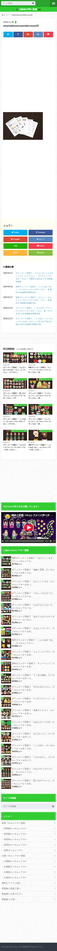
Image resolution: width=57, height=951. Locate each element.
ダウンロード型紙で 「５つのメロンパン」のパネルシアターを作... (33, 700)
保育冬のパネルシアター (15, 844)
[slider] (27, 541)
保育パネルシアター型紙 (13, 823)
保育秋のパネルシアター (15, 839)
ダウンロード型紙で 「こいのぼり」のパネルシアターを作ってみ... (33, 747)
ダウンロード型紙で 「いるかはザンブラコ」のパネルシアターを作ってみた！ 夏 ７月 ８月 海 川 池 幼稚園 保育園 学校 (34, 311)
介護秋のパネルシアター (15, 872)
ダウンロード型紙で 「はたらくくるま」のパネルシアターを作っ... (33, 583)
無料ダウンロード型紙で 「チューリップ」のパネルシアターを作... (33, 665)
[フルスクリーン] (54, 541)
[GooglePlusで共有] (28, 34)
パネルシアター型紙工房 (21, 947)
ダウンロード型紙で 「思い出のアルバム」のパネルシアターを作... (33, 782)
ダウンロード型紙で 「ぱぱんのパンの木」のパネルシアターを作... (33, 723)
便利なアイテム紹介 (11, 883)
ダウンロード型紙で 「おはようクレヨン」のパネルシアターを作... (33, 630)
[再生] (3, 541)
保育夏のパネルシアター (15, 834)
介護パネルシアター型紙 (13, 855)
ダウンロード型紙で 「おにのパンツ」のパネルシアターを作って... (33, 735)
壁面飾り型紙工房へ (11, 888)
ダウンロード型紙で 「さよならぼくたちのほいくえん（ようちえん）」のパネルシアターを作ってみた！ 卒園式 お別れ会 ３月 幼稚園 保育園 (34, 277)
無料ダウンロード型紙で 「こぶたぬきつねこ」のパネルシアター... (32, 641)
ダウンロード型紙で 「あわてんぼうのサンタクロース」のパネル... (33, 618)
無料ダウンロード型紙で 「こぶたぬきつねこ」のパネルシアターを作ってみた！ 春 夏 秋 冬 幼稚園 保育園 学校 (34, 289)
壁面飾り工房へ (9, 899)
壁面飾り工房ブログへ (12, 894)
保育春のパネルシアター (15, 828)
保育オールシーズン (13, 850)
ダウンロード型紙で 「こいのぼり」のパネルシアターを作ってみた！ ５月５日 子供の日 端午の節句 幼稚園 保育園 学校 (34, 321)
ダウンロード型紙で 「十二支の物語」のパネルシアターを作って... (33, 676)
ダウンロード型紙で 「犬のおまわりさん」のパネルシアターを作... (33, 688)
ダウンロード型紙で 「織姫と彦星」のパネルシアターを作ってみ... (33, 571)
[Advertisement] (28, 57)
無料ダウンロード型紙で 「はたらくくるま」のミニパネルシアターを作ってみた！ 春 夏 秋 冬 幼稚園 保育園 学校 (34, 300)
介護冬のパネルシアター (15, 877)
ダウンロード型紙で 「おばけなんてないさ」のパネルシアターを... (33, 606)
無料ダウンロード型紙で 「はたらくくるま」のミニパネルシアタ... (33, 559)
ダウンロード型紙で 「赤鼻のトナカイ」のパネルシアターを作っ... (33, 712)
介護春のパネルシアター (15, 861)
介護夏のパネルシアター (15, 866)
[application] (28, 527)
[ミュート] (51, 541)
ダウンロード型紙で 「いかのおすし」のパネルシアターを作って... (33, 758)
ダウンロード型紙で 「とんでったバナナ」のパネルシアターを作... (33, 653)
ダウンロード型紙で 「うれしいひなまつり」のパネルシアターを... (33, 594)
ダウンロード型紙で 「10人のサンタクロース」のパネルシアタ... (32, 770)
